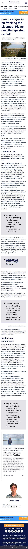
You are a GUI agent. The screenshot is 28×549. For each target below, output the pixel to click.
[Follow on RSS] (22, 531)
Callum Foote (7, 38)
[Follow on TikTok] (18, 531)
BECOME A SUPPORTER (24, 12)
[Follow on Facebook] (6, 531)
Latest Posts (12, 40)
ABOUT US (20, 6)
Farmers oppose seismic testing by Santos (12, 262)
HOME (1, 6)
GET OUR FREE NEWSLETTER (14, 525)
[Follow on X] (9, 531)
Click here (20, 528)
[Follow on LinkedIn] (12, 531)
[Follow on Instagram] (15, 531)
